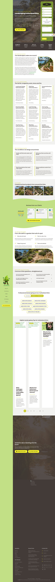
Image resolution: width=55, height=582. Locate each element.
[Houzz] (47, 565)
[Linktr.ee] (51, 567)
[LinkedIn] (45, 569)
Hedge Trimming (17, 574)
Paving (16, 564)
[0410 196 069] (43, 550)
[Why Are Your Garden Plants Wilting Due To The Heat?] (47, 326)
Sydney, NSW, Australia (47, 561)
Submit (44, 38)
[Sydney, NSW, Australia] (43, 561)
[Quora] (43, 569)
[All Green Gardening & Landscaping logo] (6, 280)
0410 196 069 (46, 550)
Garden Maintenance (18, 571)
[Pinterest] (43, 567)
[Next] (43, 411)
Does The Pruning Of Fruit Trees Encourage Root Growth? (33, 566)
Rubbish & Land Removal (19, 567)
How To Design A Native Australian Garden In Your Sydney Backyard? (32, 555)
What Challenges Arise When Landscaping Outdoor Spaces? (19, 391)
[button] (52, 213)
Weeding (16, 570)
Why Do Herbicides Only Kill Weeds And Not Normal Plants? (33, 569)
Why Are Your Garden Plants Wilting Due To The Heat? (47, 334)
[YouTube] (45, 565)
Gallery (16, 554)
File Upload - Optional (45, 17)
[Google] (49, 565)
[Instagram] (51, 565)
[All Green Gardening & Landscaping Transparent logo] (34, 513)
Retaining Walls (17, 566)
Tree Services (17, 573)
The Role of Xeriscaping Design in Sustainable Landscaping (33, 559)
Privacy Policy (38, 578)
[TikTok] (45, 567)
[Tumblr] (47, 567)
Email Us (45, 553)
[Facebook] (43, 565)
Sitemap (16, 550)
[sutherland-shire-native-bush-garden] (48, 190)
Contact (16, 556)
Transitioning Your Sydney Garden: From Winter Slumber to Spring (33, 562)
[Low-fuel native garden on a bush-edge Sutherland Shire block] (38, 190)
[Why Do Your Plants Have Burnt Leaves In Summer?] (34, 354)
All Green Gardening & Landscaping (26, 579)
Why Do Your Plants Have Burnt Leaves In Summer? (34, 390)
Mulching (16, 563)
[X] (49, 567)
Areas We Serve (17, 557)
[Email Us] (43, 553)
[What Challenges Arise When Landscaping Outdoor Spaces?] (20, 354)
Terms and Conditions (31, 578)
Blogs (16, 553)
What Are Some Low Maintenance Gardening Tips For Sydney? (33, 551)
